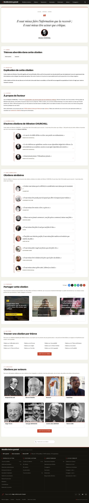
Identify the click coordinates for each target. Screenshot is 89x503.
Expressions (43, 2)
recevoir (17, 56)
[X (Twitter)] (79, 494)
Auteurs (68, 2)
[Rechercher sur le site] (85, 2)
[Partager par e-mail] (81, 285)
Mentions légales (5, 499)
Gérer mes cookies (32, 499)
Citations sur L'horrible (29, 348)
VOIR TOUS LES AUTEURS (44, 431)
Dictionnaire (60, 2)
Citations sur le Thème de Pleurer (11, 348)
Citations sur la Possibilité (71, 348)
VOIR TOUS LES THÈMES (44, 354)
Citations (36, 2)
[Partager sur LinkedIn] (78, 285)
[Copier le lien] (84, 285)
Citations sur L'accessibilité (50, 343)
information (8, 56)
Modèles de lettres (26, 2)
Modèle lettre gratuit (11, 2)
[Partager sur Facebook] (69, 285)
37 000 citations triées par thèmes (32, 108)
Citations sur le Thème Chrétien (51, 345)
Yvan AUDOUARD (27, 260)
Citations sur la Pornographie (51, 348)
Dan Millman (26, 220)
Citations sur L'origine (29, 345)
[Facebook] (76, 494)
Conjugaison (75, 2)
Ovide (24, 229)
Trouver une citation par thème (20, 333)
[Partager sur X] (72, 285)
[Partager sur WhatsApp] (75, 285)
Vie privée (18, 499)
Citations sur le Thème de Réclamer (73, 343)
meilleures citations (16, 110)
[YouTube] (82, 494)
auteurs (47, 108)
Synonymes (52, 2)
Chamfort (26, 191)
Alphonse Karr (27, 250)
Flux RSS (24, 499)
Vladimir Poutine (28, 200)
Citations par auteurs (15, 369)
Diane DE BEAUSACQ (28, 270)
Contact (12, 499)
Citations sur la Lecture (70, 345)
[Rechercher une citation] (36, 441)
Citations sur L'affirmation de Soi (11, 343)
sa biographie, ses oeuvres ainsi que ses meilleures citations (40, 99)
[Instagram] (86, 494)
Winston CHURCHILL (44, 38)
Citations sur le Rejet (8, 345)
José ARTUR (26, 241)
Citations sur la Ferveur (29, 343)
